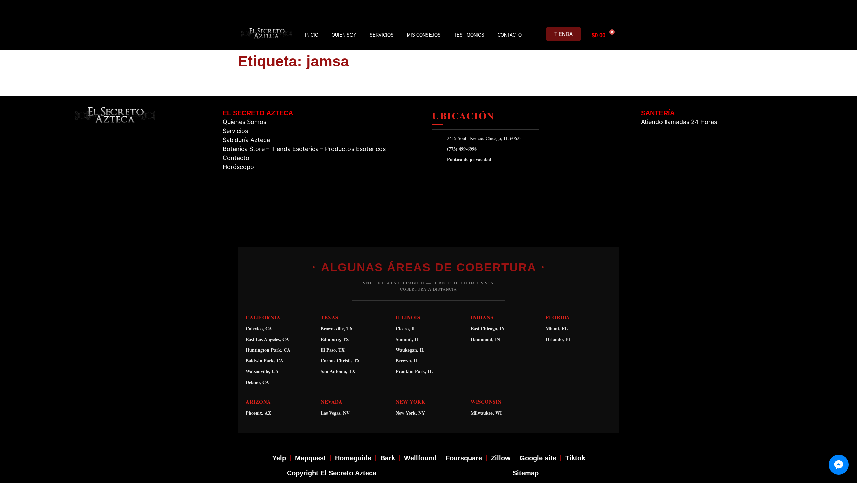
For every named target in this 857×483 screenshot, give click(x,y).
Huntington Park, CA (268, 349)
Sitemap (526, 473)
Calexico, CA (259, 328)
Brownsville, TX (337, 328)
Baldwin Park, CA (264, 360)
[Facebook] (549, 10)
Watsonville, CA (262, 371)
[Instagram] (565, 10)
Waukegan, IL (410, 349)
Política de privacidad (469, 159)
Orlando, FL (558, 339)
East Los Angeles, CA (267, 339)
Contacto (510, 35)
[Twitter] (581, 10)
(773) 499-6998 (462, 149)
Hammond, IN (485, 339)
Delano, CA (257, 382)
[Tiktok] (612, 10)
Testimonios (469, 35)
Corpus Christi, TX (340, 360)
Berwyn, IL (407, 360)
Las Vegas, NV (335, 412)
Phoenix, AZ (258, 412)
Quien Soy (344, 35)
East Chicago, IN (488, 328)
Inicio (311, 35)
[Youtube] (597, 10)
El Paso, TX (333, 349)
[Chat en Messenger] (839, 465)
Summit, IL (407, 339)
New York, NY (410, 412)
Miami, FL (557, 328)
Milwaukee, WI (486, 412)
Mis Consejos (424, 35)
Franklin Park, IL (414, 371)
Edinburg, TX (335, 339)
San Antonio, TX (338, 371)
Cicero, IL (406, 328)
